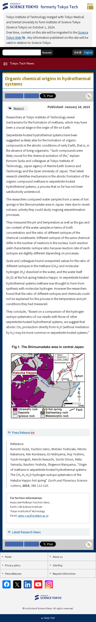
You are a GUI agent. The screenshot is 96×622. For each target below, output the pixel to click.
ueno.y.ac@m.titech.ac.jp (33, 515)
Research (19, 108)
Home (8, 557)
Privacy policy (12, 565)
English (88, 52)
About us (58, 557)
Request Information (64, 573)
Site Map (58, 565)
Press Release (21, 432)
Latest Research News (26, 532)
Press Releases (13, 573)
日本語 (77, 52)
